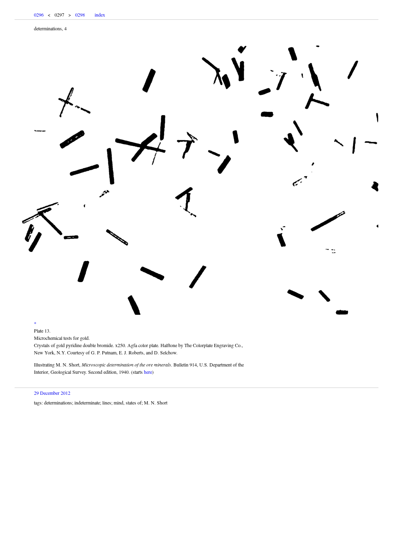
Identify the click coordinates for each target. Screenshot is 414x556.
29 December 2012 (52, 393)
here (148, 372)
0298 (80, 14)
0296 (39, 14)
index (100, 14)
